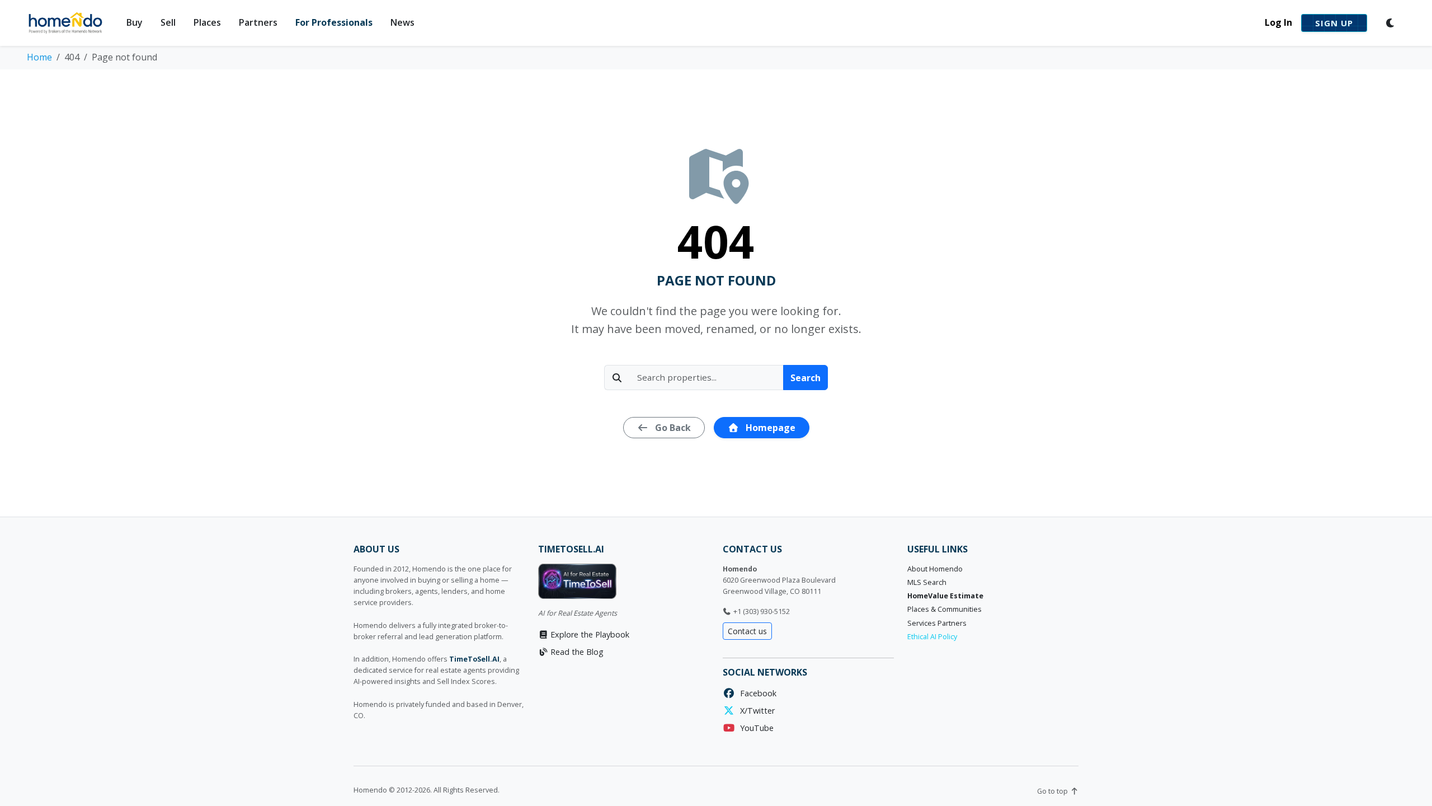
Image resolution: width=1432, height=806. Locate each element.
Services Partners (937, 623)
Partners (258, 22)
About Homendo (935, 569)
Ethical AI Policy (932, 636)
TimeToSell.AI (474, 659)
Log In (1278, 22)
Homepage (769, 427)
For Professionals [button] (334, 22)
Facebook (756, 693)
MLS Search (926, 582)
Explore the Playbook (588, 634)
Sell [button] (168, 22)
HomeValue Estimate (945, 596)
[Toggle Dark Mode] (1390, 23)
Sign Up (1334, 23)
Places (207, 22)
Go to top (1053, 791)
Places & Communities (944, 609)
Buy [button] (134, 22)
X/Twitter (755, 710)
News (402, 22)
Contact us (747, 631)
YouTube (755, 728)
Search (805, 378)
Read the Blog (576, 651)
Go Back (672, 427)
